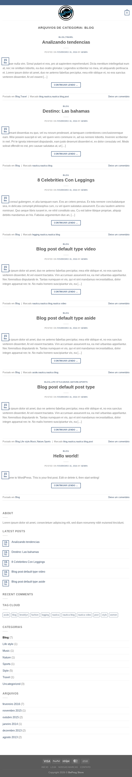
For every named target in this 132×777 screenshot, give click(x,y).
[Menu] (5, 13)
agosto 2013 (10, 737)
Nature (74, 382)
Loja (53, 767)
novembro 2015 (12, 710)
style (104, 615)
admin (84, 52)
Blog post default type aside (66, 318)
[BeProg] (66, 13)
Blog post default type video (66, 249)
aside (35, 372)
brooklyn (24, 615)
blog (41, 96)
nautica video (59, 303)
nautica (47, 96)
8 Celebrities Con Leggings (66, 180)
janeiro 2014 (10, 724)
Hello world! (66, 455)
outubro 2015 (11, 717)
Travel (69, 37)
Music (66, 382)
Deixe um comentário (118, 96)
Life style (57, 382)
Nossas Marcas (68, 767)
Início (44, 767)
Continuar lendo (66, 85)
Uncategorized (11, 683)
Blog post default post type (66, 387)
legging (35, 234)
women (113, 615)
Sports (83, 382)
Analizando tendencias (66, 42)
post (67, 96)
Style (6, 670)
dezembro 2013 (12, 730)
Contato (85, 767)
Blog (62, 37)
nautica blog (58, 96)
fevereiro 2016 (11, 704)
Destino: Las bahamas (66, 111)
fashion (34, 615)
